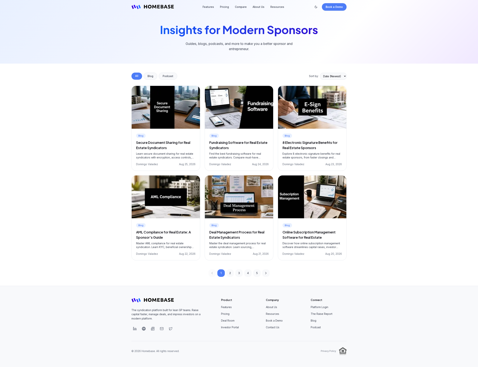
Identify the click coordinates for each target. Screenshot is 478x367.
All (136, 75)
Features (208, 6)
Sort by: (314, 76)
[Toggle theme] (316, 7)
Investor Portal (230, 327)
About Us (258, 6)
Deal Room (228, 320)
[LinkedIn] (134, 328)
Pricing (224, 6)
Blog (150, 76)
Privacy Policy (328, 351)
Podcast (168, 76)
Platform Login (319, 307)
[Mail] (161, 328)
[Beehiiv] (152, 328)
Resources (277, 6)
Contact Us (272, 327)
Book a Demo (334, 6)
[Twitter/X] (170, 328)
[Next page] (266, 273)
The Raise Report (321, 313)
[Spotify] (143, 328)
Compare (241, 6)
